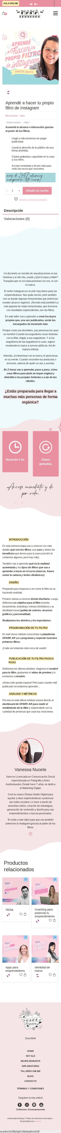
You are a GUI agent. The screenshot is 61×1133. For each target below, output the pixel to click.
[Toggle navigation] (55, 13)
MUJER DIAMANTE (30, 1061)
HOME (30, 1051)
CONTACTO (30, 1081)
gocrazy (37, 1121)
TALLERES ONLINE (30, 1071)
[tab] (30, 210)
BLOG (30, 1076)
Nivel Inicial (11, 115)
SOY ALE (30, 1056)
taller (22, 115)
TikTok (9, 909)
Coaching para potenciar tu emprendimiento (44, 913)
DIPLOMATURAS (30, 1066)
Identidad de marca (42, 969)
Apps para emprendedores (15, 969)
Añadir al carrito (37, 190)
